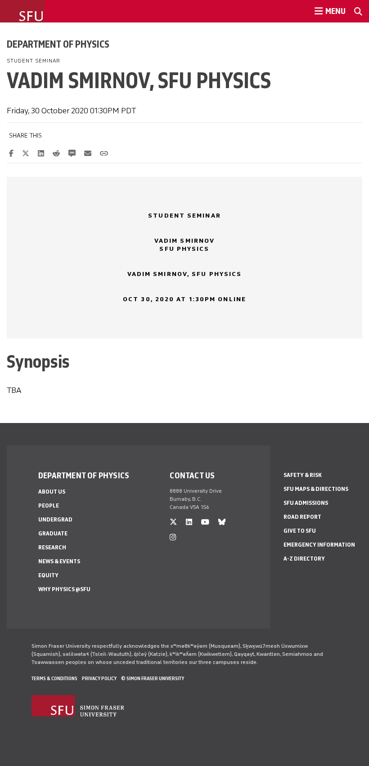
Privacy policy (99, 678)
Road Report (302, 517)
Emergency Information (319, 544)
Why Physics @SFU (64, 589)
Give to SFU (300, 530)
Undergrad (55, 519)
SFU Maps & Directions (316, 489)
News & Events (59, 561)
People (48, 505)
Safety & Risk (303, 475)
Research (52, 547)
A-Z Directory (304, 558)
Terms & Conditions (54, 678)
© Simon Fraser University (152, 678)
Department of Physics (58, 44)
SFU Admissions (306, 503)
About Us (51, 491)
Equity (48, 575)
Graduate (53, 533)
